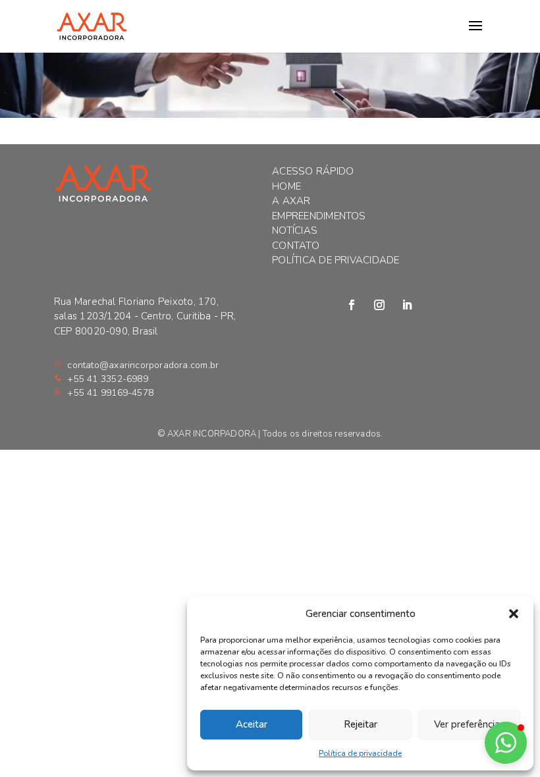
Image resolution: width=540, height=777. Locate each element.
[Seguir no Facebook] (351, 304)
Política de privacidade (360, 753)
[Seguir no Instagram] (379, 304)
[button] (513, 613)
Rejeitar (360, 724)
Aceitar (251, 724)
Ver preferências (469, 724)
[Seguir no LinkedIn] (407, 304)
